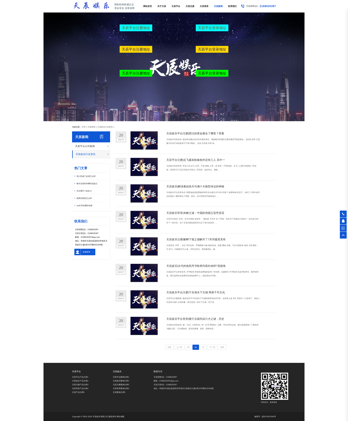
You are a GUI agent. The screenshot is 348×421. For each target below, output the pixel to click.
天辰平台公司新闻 (85, 146)
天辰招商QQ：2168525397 (165, 377)
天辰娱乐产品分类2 (80, 381)
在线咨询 (87, 252)
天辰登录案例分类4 (121, 388)
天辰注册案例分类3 (121, 385)
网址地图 (120, 416)
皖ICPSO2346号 (269, 416)
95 (188, 347)
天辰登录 (204, 6)
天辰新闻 (218, 6)
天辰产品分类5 (78, 392)
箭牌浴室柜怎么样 (83, 198)
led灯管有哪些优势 (83, 205)
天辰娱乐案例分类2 (121, 381)
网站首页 (147, 6)
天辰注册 (190, 6)
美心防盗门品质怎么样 (85, 176)
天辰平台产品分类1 (80, 377)
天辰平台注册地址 (136, 28)
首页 (169, 347)
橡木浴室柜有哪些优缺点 (85, 183)
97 (203, 347)
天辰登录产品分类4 (80, 388)
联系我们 (232, 6)
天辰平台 (176, 6)
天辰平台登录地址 (212, 28)
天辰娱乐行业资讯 (105, 127)
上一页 (179, 347)
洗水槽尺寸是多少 (83, 190)
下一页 (212, 347)
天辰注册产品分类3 (80, 385)
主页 (83, 127)
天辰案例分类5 (119, 392)
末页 (222, 347)
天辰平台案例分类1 (121, 377)
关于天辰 (161, 6)
